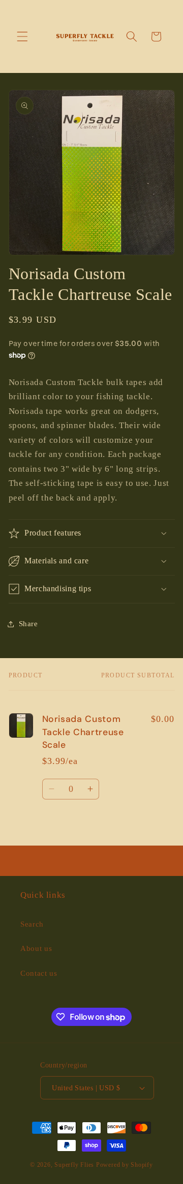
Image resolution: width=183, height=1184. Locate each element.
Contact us (38, 973)
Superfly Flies (74, 1164)
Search (32, 924)
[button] (22, 36)
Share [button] (28, 623)
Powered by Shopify (124, 1164)
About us (36, 948)
